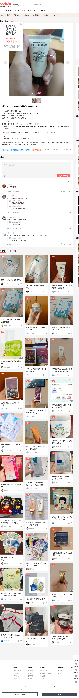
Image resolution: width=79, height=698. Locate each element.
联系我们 (30, 673)
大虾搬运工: (15, 201)
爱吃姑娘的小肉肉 (11, 217)
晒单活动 (55, 15)
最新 (8, 15)
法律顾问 (30, 679)
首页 (1, 21)
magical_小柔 (10, 196)
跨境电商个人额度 (45, 673)
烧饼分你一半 (10, 233)
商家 (15, 11)
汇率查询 (43, 679)
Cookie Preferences (19, 694)
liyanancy (9, 184)
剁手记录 (26, 15)
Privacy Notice (25, 690)
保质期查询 (43, 670)
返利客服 (30, 676)
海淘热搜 (60, 673)
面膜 (28, 150)
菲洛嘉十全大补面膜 (48, 55)
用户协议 (16, 676)
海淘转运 (45, 15)
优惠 (7, 11)
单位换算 (43, 676)
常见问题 (30, 670)
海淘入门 (60, 670)
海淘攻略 (16, 15)
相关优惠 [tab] (13, 251)
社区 (1, 15)
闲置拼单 (36, 15)
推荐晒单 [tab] (3, 251)
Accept (59, 694)
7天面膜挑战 (37, 150)
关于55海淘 (17, 670)
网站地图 (16, 679)
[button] (17, 5)
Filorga (6, 150)
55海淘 (5, 4)
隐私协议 (16, 673)
